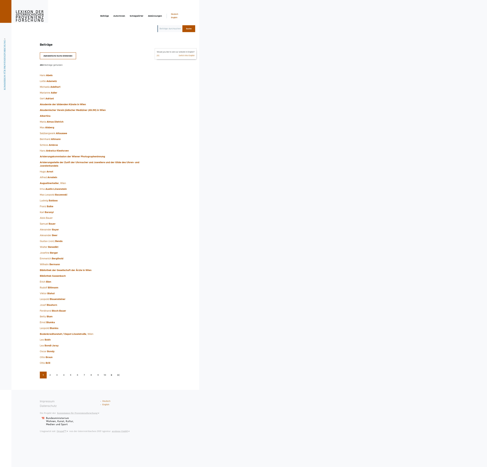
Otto (46, 357)
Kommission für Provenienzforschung (77, 413)
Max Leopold (53, 195)
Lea (49, 345)
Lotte (48, 81)
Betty (46, 316)
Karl (47, 212)
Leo (45, 340)
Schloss (49, 145)
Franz (46, 206)
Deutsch (174, 14)
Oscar (47, 351)
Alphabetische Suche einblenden (58, 56)
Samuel (48, 224)
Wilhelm (50, 264)
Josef (48, 305)
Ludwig (49, 200)
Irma (53, 189)
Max (47, 127)
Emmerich (51, 258)
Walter (49, 247)
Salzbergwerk (53, 133)
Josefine (49, 253)
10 (106, 376)
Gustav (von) (51, 241)
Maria (51, 122)
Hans (46, 75)
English (174, 18)
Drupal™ (61, 431)
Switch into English (187, 55)
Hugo (46, 172)
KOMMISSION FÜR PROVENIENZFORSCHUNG (4, 65)
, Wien (53, 183)
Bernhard (50, 139)
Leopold (52, 299)
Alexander (49, 229)
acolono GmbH (120, 431)
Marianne (48, 93)
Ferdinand (53, 311)
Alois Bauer (46, 218)
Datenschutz (48, 406)
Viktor (47, 293)
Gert (47, 98)
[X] (158, 55)
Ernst (47, 322)
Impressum (47, 401)
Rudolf (49, 287)
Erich (45, 282)
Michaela (50, 87)
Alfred (48, 177)
